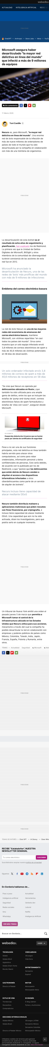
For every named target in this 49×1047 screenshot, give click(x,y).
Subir (40, 943)
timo (4, 912)
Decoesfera (7, 1005)
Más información (37, 1045)
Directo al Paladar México (12, 1031)
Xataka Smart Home (10, 966)
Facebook (21, 105)
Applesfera (7, 962)
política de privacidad (34, 862)
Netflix (27, 912)
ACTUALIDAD (7, 7)
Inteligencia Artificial (33, 916)
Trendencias (7, 1002)
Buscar (46, 933)
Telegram (27, 873)
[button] (16, 123)
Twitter (25, 105)
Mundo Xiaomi (8, 969)
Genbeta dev (30, 903)
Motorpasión (30, 986)
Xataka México (8, 1020)
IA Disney (34, 839)
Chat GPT (23, 839)
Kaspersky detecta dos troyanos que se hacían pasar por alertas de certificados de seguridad (24, 437)
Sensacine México (32, 1024)
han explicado (22, 246)
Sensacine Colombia (32, 1027)
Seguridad (26, 648)
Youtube (22, 873)
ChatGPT (8, 39)
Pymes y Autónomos (32, 1005)
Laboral (28, 907)
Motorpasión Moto (32, 990)
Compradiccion (8, 1008)
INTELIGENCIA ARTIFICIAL (26, 7)
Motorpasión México (32, 1031)
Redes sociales (8, 907)
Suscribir (41, 857)
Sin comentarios (11, 105)
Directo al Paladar (9, 986)
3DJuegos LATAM (31, 1020)
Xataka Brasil (7, 1024)
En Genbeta (9, 433)
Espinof (28, 974)
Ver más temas (10, 924)
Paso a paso (7, 894)
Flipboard (29, 105)
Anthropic (18, 39)
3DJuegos (29, 956)
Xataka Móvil (7, 959)
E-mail (34, 105)
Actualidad (15, 648)
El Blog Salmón (30, 1002)
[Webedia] (43, 1)
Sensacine (29, 971)
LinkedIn (42, 873)
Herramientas (30, 898)
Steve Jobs (29, 39)
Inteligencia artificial (10, 898)
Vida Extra (29, 959)
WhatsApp (7, 916)
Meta (39, 39)
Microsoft (37, 648)
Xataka (5, 956)
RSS (32, 873)
